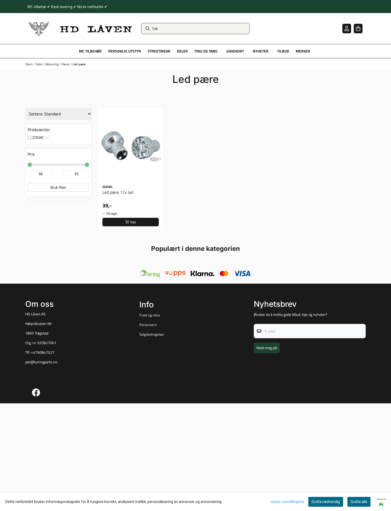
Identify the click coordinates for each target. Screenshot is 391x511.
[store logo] (80, 28)
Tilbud (283, 51)
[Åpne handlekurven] (358, 28)
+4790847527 (42, 352)
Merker (303, 51)
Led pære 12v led (117, 192)
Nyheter (260, 51)
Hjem (29, 64)
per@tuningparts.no (41, 362)
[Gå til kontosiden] (346, 28)
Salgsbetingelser (151, 334)
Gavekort (235, 51)
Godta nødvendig (325, 502)
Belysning (52, 64)
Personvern (148, 324)
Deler (39, 64)
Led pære (79, 64)
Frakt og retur (149, 315)
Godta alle (359, 502)
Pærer (65, 64)
